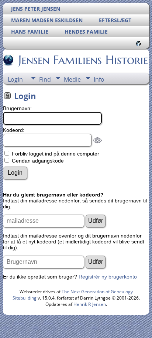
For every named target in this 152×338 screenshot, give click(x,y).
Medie (72, 79)
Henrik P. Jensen (89, 304)
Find (45, 79)
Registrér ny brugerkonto (108, 277)
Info (99, 79)
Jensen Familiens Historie (83, 59)
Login (15, 79)
